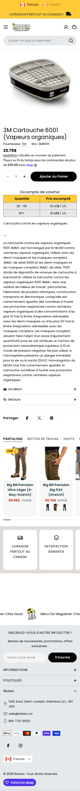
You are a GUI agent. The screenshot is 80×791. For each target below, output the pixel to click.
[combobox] (40, 40)
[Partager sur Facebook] (27, 418)
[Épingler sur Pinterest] (52, 418)
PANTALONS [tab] (13, 439)
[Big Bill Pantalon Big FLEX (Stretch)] (56, 463)
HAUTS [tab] (69, 439)
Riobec (19, 774)
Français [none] (33, 4)
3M (24, 144)
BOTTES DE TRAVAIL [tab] (43, 439)
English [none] (55, 4)
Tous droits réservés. (42, 774)
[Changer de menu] (5, 27)
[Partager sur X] (39, 418)
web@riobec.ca (20, 713)
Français (19, 759)
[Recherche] (71, 40)
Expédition (10, 155)
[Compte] (66, 27)
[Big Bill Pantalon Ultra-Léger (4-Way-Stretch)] (20, 463)
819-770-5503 (19, 721)
